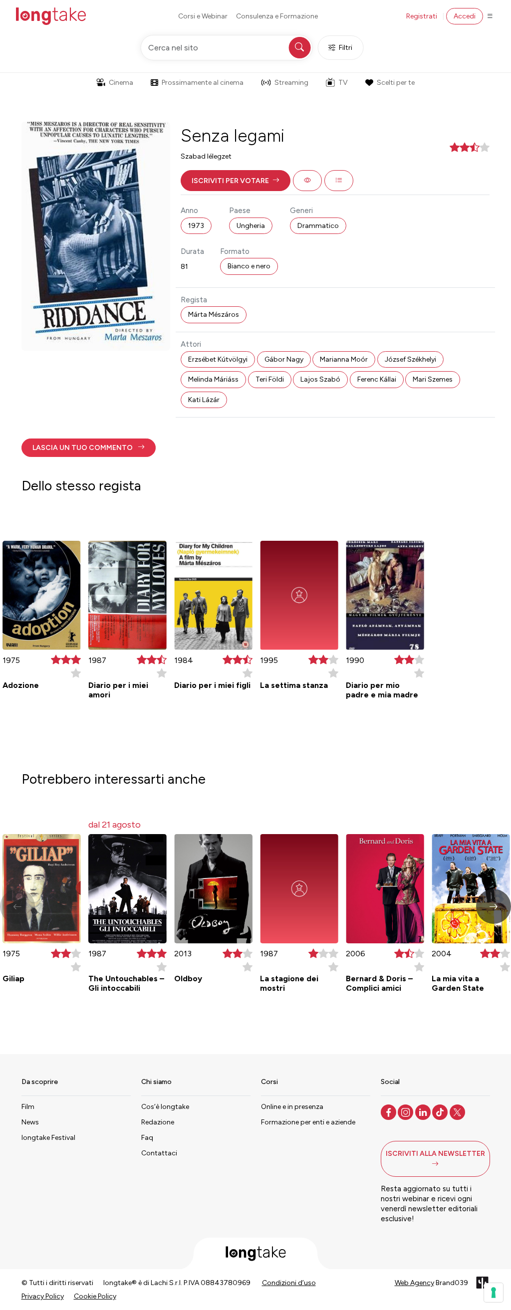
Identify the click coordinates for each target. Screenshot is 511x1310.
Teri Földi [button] (270, 379)
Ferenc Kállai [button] (376, 379)
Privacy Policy (42, 1296)
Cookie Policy (95, 1296)
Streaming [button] (291, 82)
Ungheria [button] (251, 225)
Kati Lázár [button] (204, 400)
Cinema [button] (121, 82)
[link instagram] (406, 1111)
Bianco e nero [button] (249, 266)
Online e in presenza (292, 1106)
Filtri (345, 47)
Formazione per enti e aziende (308, 1122)
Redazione (157, 1122)
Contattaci (159, 1153)
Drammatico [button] (318, 225)
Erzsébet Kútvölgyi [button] (218, 359)
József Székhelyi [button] (410, 359)
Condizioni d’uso (289, 1283)
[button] (235, 180)
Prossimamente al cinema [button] (203, 82)
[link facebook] (389, 1111)
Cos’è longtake (165, 1106)
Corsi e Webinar (203, 16)
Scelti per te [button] (396, 82)
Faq (147, 1137)
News (30, 1122)
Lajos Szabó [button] (320, 379)
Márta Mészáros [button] (213, 314)
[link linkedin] (424, 1111)
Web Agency (414, 1283)
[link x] (458, 1111)
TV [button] (343, 82)
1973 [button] (196, 225)
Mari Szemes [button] (433, 379)
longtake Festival (48, 1137)
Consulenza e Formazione (277, 16)
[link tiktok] (441, 1111)
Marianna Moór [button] (344, 359)
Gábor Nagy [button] (283, 359)
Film (27, 1106)
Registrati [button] (421, 16)
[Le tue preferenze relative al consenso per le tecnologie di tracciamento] (493, 1292)
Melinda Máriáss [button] (213, 379)
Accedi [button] (465, 16)
